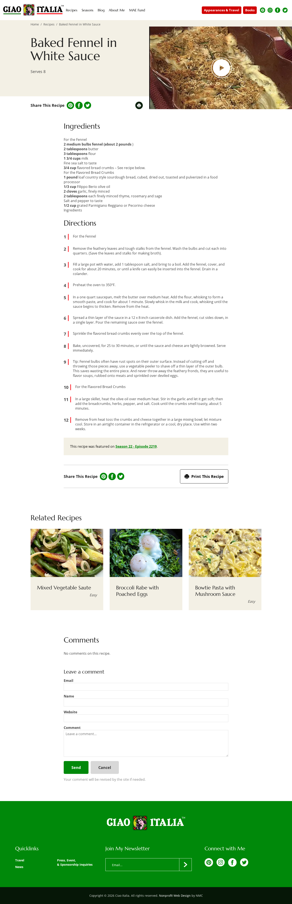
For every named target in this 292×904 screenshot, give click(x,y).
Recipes (49, 24)
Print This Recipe (207, 476)
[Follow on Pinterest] (262, 10)
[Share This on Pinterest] (70, 105)
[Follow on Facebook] (277, 10)
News (19, 867)
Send (76, 767)
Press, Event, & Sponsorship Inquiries (75, 862)
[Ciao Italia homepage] (33, 10)
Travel (19, 860)
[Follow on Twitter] (285, 10)
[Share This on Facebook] (79, 105)
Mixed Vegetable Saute (64, 587)
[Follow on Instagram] (270, 10)
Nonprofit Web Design (175, 896)
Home (35, 24)
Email (68, 680)
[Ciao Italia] (146, 823)
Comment (72, 727)
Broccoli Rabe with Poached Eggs (137, 590)
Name (69, 696)
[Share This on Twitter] (87, 105)
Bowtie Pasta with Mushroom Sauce (215, 590)
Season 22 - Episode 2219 (136, 446)
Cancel (104, 767)
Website (70, 712)
